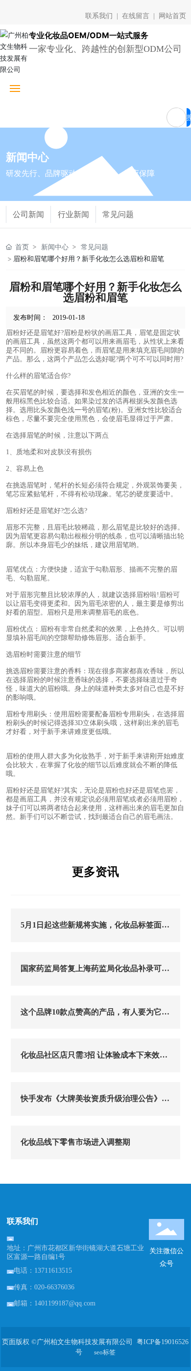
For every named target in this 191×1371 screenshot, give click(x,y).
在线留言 (135, 16)
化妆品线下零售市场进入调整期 (75, 1142)
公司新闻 (28, 214)
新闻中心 (55, 247)
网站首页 (171, 16)
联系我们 (99, 16)
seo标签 (105, 1352)
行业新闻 (73, 214)
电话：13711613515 (43, 1270)
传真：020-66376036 (44, 1287)
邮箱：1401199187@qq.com (55, 1303)
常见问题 (118, 214)
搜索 (189, 120)
